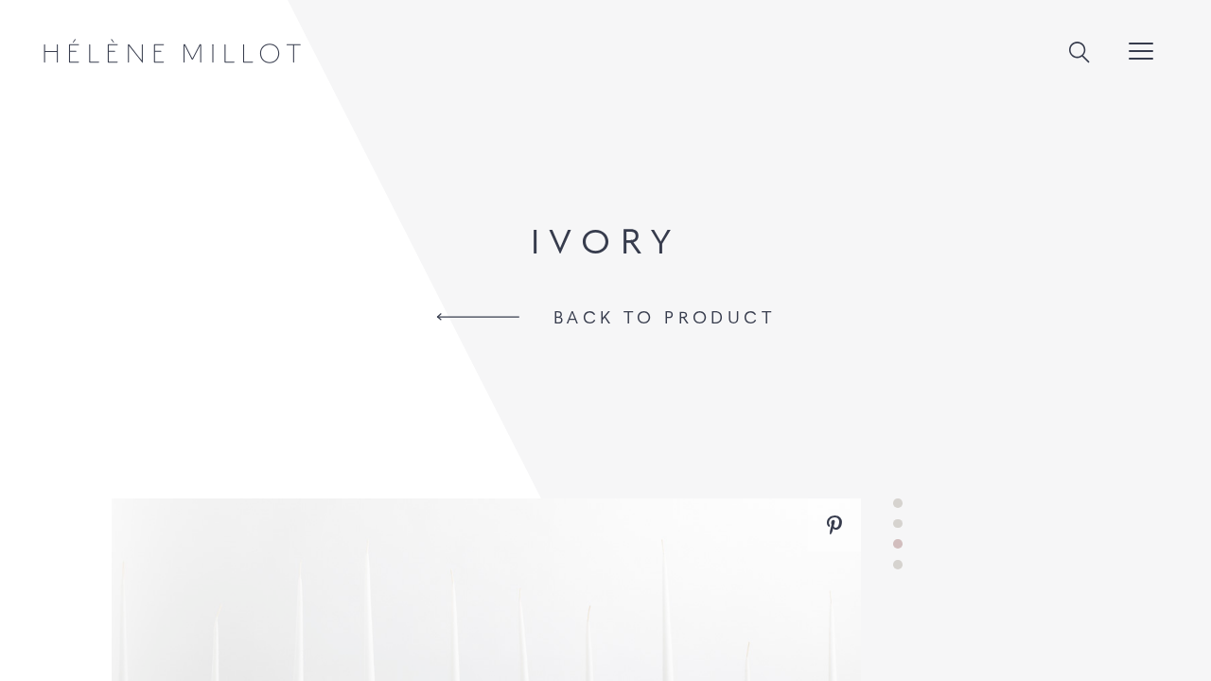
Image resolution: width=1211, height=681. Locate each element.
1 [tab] (898, 503)
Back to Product (664, 317)
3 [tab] (898, 544)
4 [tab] (898, 564)
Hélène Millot (172, 51)
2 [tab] (898, 524)
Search (1079, 52)
